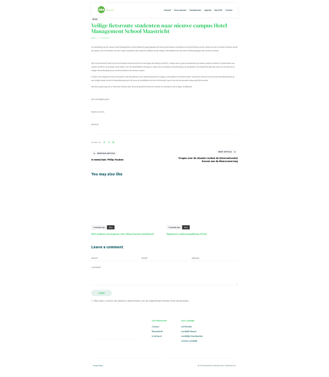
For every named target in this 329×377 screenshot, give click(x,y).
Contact (228, 10)
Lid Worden (186, 326)
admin (93, 38)
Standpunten (195, 10)
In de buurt (157, 336)
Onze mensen (180, 10)
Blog (95, 19)
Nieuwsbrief (157, 331)
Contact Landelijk (189, 341)
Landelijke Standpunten (192, 336)
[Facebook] (94, 344)
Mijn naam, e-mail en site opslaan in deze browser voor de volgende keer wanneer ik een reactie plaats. (141, 301)
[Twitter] (100, 344)
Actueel (167, 10)
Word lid (218, 10)
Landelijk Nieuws (189, 331)
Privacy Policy (98, 365)
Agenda (207, 10)
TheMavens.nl (230, 366)
